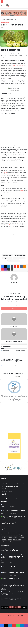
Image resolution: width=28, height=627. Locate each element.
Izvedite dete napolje (14, 578)
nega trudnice (7, 258)
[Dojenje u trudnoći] (4, 506)
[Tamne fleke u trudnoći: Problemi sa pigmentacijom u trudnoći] (21, 353)
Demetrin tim (5, 617)
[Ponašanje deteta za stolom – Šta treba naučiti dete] (4, 550)
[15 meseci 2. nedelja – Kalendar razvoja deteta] (4, 574)
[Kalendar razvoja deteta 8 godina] (4, 518)
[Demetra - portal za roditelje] (7, 5)
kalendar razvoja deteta (13, 535)
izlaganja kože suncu (13, 224)
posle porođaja (21, 537)
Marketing (23, 617)
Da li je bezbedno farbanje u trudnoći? (19, 374)
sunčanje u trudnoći (19, 258)
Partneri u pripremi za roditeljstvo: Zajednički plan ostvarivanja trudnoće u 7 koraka (17, 556)
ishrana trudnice (8, 255)
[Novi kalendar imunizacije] (4, 568)
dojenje (13, 532)
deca (6, 532)
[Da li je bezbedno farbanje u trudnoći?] (21, 368)
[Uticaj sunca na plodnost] (4, 600)
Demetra (24, 615)
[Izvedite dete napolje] (4, 580)
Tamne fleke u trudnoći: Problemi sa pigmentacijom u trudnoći (20, 359)
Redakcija (5, 27)
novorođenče (10, 537)
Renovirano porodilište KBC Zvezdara (18, 591)
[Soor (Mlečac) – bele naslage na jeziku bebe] (4, 523)
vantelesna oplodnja (17, 539)
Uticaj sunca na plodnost (15, 598)
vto (7, 541)
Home (3, 19)
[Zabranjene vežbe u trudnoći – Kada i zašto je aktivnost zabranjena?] (7, 353)
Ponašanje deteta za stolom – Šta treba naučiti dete (17, 549)
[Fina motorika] (4, 562)
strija (5, 172)
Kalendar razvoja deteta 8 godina (17, 516)
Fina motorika (12, 561)
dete (10, 532)
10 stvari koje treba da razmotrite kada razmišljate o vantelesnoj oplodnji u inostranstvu (17, 585)
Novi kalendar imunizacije (15, 566)
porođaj (15, 537)
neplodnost (4, 537)
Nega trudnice (13, 19)
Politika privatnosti (16, 617)
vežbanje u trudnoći (14, 260)
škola (11, 541)
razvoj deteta (4, 539)
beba (3, 532)
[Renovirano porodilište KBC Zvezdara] (4, 594)
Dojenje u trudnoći (13, 505)
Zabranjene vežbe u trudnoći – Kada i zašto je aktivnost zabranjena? (7, 359)
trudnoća (10, 539)
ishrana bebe (19, 532)
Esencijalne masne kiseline (17, 65)
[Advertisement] (14, 130)
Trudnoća (7, 19)
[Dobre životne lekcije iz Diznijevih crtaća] (4, 512)
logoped (21, 535)
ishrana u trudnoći (20, 255)
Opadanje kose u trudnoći (7, 373)
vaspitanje (3, 541)
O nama (10, 617)
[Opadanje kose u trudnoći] (7, 368)
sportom (22, 190)
